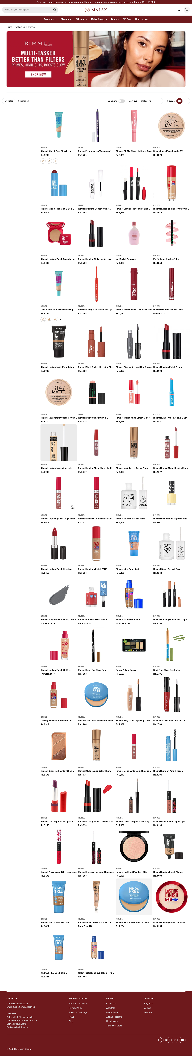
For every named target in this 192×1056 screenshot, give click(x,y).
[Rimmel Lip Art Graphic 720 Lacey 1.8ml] (134, 795)
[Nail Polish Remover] (134, 233)
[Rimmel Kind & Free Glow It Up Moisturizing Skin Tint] (58, 125)
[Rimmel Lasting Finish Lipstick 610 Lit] (96, 795)
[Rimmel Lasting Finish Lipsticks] (58, 543)
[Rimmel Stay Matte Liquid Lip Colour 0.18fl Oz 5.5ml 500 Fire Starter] (171, 695)
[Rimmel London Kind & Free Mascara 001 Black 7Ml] (171, 745)
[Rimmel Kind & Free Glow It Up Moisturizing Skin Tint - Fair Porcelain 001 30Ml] (43, 161)
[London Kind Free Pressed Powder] (96, 695)
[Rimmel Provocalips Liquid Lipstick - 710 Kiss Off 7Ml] (171, 795)
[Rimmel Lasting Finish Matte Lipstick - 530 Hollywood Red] (96, 233)
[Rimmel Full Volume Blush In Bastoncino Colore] (96, 392)
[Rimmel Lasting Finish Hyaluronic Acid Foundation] (171, 183)
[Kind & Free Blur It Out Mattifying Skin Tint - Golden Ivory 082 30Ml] (55, 319)
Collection (20, 27)
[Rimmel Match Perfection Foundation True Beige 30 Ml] (134, 594)
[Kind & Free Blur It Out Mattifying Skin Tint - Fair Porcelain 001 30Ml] (43, 319)
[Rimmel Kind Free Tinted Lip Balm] (171, 392)
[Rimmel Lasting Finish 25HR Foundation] (58, 644)
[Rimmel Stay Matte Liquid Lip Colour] (134, 341)
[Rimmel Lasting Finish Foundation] (58, 233)
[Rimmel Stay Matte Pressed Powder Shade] (58, 392)
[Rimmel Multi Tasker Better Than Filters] (134, 442)
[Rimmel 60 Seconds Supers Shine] (171, 493)
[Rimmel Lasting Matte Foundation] (58, 341)
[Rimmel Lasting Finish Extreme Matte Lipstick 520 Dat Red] (171, 341)
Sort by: (133, 101)
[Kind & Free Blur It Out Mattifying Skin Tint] (58, 284)
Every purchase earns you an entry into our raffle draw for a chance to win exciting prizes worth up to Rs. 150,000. (96, 2)
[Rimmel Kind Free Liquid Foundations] (134, 543)
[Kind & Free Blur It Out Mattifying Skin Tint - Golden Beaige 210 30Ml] (49, 319)
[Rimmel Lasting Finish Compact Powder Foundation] (171, 896)
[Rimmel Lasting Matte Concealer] (58, 442)
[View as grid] (179, 101)
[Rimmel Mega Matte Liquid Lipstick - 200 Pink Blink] (134, 745)
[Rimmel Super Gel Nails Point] (134, 493)
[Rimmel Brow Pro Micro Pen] (96, 644)
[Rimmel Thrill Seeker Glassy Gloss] (134, 392)
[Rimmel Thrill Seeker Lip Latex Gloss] (134, 284)
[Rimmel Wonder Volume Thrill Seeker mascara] (171, 284)
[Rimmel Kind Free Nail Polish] (96, 594)
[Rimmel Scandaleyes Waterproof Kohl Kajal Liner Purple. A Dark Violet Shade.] (96, 125)
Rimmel (43, 148)
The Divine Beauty (22, 1049)
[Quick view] (73, 113)
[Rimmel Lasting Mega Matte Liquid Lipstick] (96, 442)
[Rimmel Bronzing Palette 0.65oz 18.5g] (58, 745)
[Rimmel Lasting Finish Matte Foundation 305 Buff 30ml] (171, 846)
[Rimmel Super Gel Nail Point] (171, 543)
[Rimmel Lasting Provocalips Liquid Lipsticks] (134, 183)
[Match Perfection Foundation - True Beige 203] (96, 947)
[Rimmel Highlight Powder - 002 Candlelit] (134, 846)
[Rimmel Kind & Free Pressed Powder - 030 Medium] (134, 896)
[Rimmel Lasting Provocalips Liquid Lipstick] (171, 594)
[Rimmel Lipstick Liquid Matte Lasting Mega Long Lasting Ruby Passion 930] (96, 493)
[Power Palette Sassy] (134, 644)
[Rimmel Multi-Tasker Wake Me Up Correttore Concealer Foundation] (96, 896)
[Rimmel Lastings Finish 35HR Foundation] (96, 543)
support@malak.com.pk (24, 1007)
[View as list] (187, 101)
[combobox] (30, 10)
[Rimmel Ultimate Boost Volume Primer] (96, 183)
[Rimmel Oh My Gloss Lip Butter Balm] (134, 125)
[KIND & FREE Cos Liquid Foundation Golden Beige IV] (58, 947)
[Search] (54, 9)
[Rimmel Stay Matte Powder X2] (171, 125)
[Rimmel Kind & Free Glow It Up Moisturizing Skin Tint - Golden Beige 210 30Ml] (49, 161)
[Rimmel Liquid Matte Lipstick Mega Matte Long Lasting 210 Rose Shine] (171, 442)
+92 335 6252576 (19, 1003)
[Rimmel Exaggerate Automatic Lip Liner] (96, 284)
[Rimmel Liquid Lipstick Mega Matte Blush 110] (58, 493)
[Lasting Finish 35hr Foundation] (58, 695)
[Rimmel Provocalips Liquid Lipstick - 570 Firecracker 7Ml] (96, 846)
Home (9, 27)
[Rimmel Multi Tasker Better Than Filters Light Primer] (96, 745)
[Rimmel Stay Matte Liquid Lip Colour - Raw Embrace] (134, 695)
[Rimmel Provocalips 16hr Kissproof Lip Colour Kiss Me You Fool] (58, 846)
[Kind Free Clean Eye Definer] (171, 644)
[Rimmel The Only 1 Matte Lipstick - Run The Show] (58, 795)
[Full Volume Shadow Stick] (171, 233)
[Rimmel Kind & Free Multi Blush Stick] (58, 183)
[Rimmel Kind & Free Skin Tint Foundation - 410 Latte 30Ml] (58, 896)
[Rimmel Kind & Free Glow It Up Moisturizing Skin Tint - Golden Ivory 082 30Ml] (55, 161)
